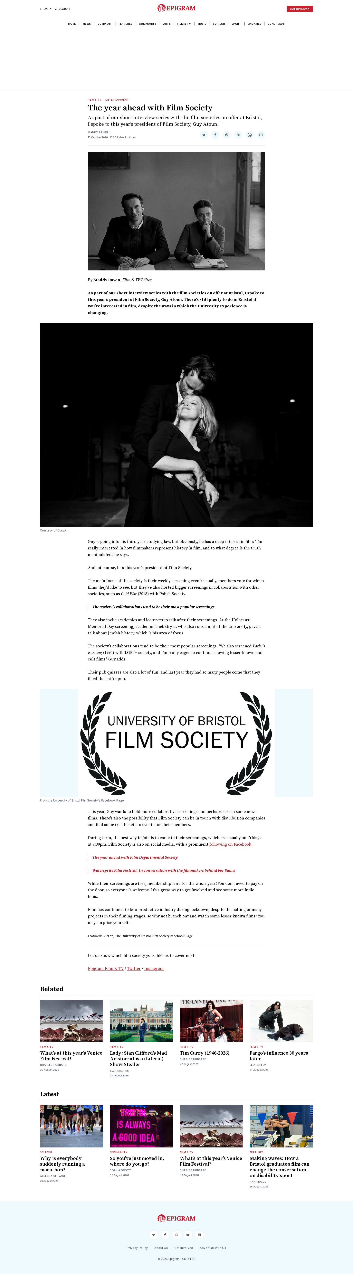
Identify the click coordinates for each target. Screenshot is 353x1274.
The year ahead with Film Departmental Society (135, 857)
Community (147, 23)
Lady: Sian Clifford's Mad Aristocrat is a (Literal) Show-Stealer (138, 1059)
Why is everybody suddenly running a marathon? (62, 1164)
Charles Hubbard (53, 1064)
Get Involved (300, 9)
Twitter (134, 968)
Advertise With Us (213, 1248)
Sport (236, 23)
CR (184, 1259)
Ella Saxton (119, 1070)
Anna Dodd (258, 1181)
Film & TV (184, 23)
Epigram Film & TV (106, 968)
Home (72, 23)
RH (189, 1259)
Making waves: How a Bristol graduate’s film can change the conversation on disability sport (279, 1167)
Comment (104, 23)
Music (202, 23)
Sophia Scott (120, 1170)
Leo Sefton (258, 1064)
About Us (161, 1248)
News (87, 23)
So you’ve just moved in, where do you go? (137, 1161)
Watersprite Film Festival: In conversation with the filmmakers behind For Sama (163, 870)
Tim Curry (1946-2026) (204, 1053)
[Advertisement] (176, 59)
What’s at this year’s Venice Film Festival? (71, 1056)
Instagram (154, 968)
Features (125, 23)
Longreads (276, 23)
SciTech (219, 23)
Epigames (254, 23)
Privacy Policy (137, 1248)
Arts (167, 23)
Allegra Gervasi (52, 1175)
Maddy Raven (98, 132)
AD (193, 1259)
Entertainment (117, 99)
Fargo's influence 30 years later (279, 1056)
